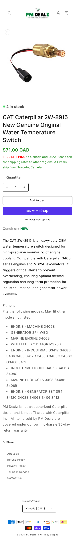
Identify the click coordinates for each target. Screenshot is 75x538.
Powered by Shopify (47, 534)
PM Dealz (31, 534)
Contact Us (14, 477)
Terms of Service (18, 471)
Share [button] (10, 442)
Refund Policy (16, 459)
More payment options (37, 219)
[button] (9, 13)
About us (13, 453)
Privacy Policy (16, 465)
